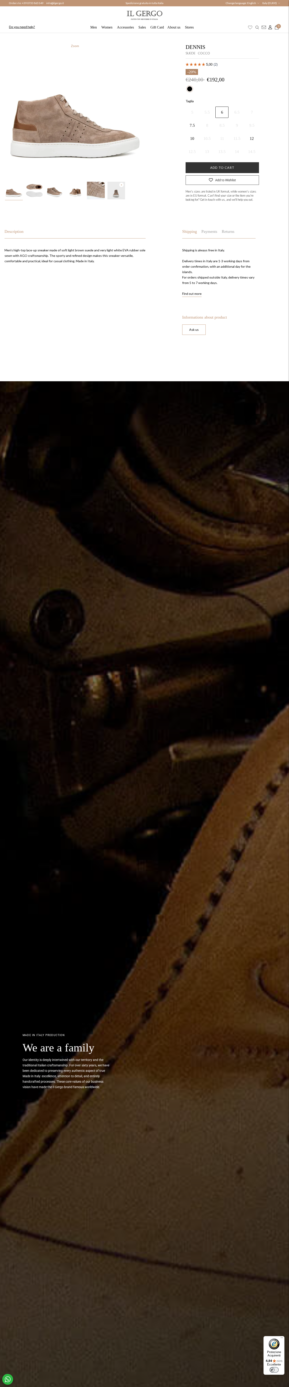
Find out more (192, 294)
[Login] (269, 27)
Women (106, 27)
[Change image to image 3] (55, 191)
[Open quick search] (257, 27)
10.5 (207, 138)
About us (173, 27)
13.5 (222, 151)
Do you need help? (22, 27)
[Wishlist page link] (250, 27)
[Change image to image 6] (116, 191)
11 (222, 138)
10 (192, 138)
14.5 (251, 151)
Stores (189, 27)
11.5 (236, 138)
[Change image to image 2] (34, 191)
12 (252, 138)
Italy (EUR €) (269, 3)
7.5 (192, 125)
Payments (209, 231)
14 (237, 151)
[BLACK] (189, 89)
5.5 (207, 112)
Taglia (190, 101)
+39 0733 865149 (32, 3)
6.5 (237, 112)
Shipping (189, 231)
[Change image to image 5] (96, 191)
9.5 (251, 125)
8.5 (222, 125)
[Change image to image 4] (75, 191)
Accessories (125, 27)
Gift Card (157, 27)
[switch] (274, 1370)
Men (93, 27)
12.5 (192, 151)
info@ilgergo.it (55, 3)
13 (207, 151)
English (251, 3)
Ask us (194, 329)
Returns (228, 231)
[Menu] (281, 1339)
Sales (142, 27)
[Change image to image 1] (14, 191)
